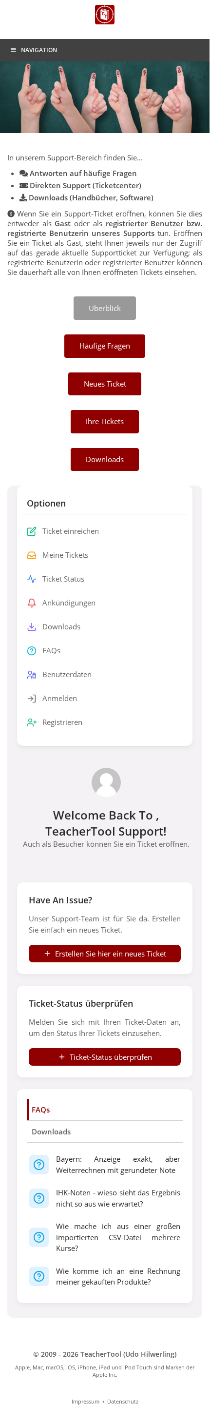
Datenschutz (122, 1401)
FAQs (41, 1109)
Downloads (51, 1131)
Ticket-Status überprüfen (111, 1057)
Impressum (85, 1401)
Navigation (39, 50)
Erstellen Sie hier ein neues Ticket (110, 953)
